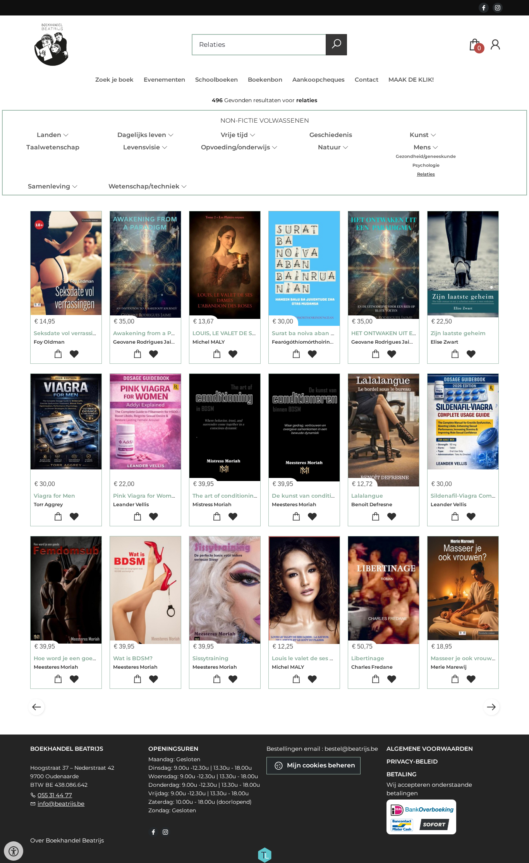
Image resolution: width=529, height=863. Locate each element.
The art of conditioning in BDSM (237, 495)
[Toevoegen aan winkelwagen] (58, 354)
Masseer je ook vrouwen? (466, 658)
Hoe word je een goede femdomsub (85, 658)
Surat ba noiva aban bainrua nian (320, 333)
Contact (366, 79)
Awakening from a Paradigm (154, 333)
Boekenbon (265, 79)
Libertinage (367, 658)
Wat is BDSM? (133, 658)
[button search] (336, 44)
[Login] (495, 44)
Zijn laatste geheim (458, 333)
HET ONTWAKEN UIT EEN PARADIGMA (403, 333)
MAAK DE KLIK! (411, 79)
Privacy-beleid (412, 761)
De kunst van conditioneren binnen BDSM (332, 495)
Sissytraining (210, 658)
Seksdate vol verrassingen (71, 333)
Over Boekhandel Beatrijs (67, 840)
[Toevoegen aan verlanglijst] (74, 354)
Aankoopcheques (318, 79)
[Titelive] (264, 854)
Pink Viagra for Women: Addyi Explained (170, 495)
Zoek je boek (114, 79)
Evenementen (164, 79)
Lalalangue (367, 495)
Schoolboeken (216, 79)
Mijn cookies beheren (320, 765)
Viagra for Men (54, 495)
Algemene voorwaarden (429, 748)
